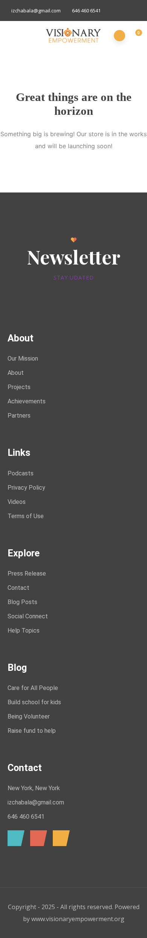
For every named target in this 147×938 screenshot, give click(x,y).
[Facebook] (14, 838)
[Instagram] (59, 838)
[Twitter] (36, 838)
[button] (134, 36)
